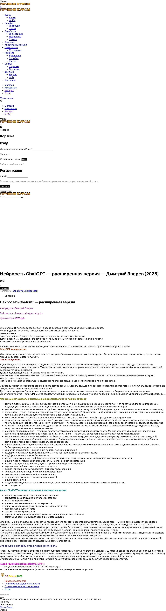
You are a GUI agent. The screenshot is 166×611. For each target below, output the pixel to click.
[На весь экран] (5, 594)
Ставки (13, 39)
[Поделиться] (3, 594)
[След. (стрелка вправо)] (3, 597)
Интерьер (14, 26)
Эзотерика (10, 80)
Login (9, 191)
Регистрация (5, 186)
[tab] (85, 295)
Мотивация (15, 50)
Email (3, 176)
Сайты (8, 63)
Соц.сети (14, 69)
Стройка (14, 58)
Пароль (4, 154)
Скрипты (14, 66)
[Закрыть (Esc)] (1, 594)
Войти (24, 159)
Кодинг (13, 74)
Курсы (8, 15)
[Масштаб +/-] (8, 594)
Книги (12, 17)
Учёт (11, 77)
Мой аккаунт (7, 98)
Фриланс (9, 72)
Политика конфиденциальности (22, 583)
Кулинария (15, 55)
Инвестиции (16, 34)
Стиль (12, 28)
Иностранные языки (16, 45)
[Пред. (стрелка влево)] (1, 597)
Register (3, 191)
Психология (11, 47)
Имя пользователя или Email (16, 149)
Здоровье (10, 42)
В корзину (4, 288)
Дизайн (9, 23)
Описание (10, 296)
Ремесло (9, 53)
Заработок (10, 31)
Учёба (12, 20)
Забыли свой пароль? (12, 164)
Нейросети (15, 36)
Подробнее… (7, 607)
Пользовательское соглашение (22, 586)
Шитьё (12, 61)
